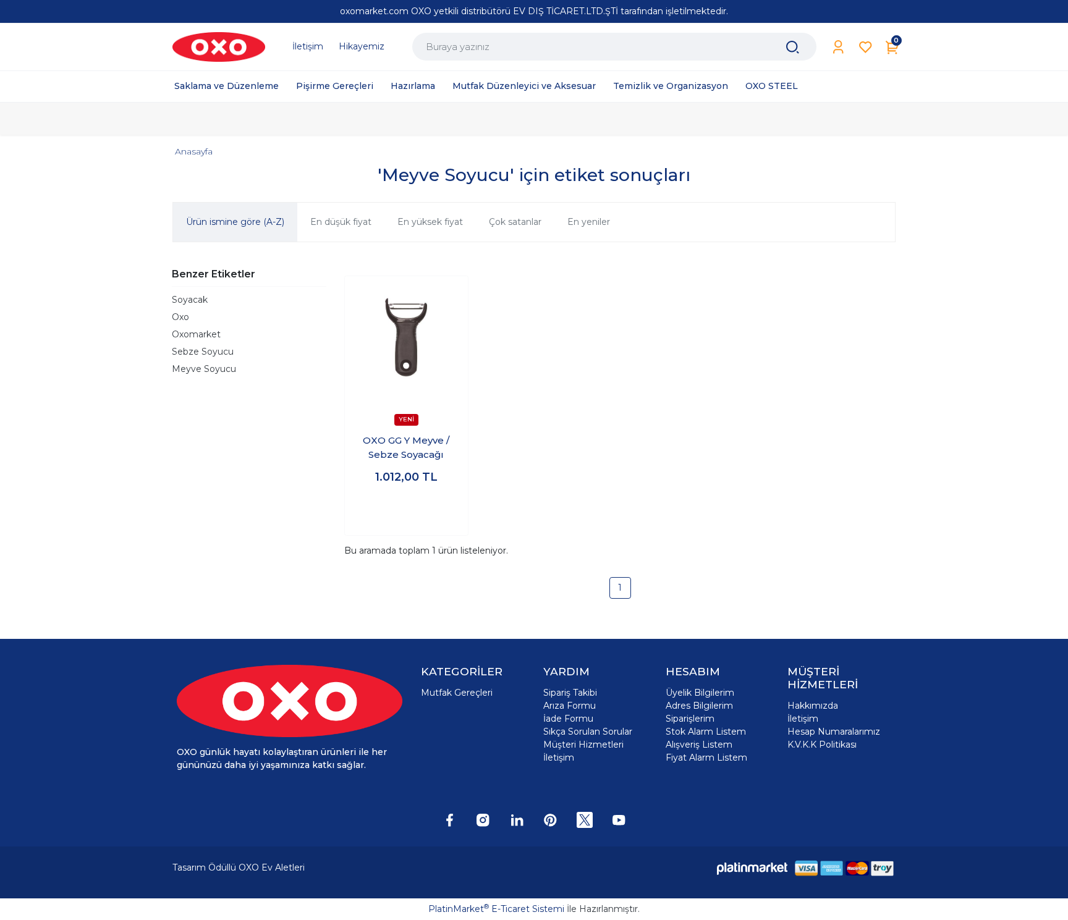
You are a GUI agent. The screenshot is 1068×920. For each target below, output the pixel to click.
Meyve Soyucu (204, 368)
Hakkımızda (812, 705)
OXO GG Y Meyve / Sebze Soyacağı (406, 447)
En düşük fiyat (340, 221)
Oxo (180, 317)
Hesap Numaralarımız (833, 731)
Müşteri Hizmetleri (583, 744)
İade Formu (568, 718)
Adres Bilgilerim (699, 705)
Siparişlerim (690, 718)
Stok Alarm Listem (706, 731)
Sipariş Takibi (570, 692)
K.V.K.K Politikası (822, 744)
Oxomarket (196, 334)
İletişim (558, 757)
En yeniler (588, 221)
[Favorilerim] (865, 47)
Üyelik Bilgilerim (700, 692)
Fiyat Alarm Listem (706, 757)
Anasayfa (194, 151)
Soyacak (190, 299)
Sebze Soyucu (203, 351)
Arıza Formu (569, 705)
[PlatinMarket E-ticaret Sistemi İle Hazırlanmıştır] (752, 867)
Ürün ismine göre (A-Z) (235, 221)
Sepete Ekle (406, 514)
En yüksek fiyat (430, 221)
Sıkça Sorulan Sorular (587, 731)
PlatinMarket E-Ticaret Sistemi (496, 908)
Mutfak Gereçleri (457, 692)
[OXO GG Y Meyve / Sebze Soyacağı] (406, 337)
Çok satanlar (515, 221)
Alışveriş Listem (699, 744)
